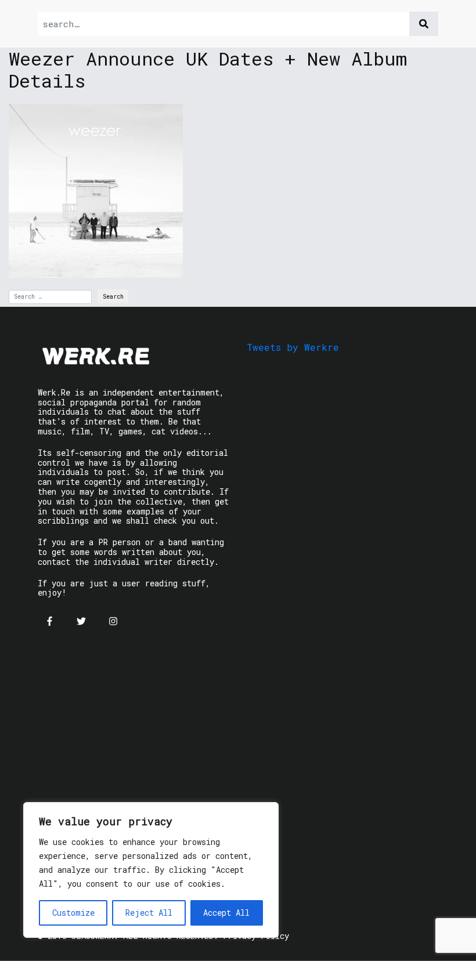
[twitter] (81, 621)
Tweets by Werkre (293, 347)
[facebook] (49, 621)
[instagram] (113, 621)
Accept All (226, 912)
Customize (73, 912)
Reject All (148, 912)
